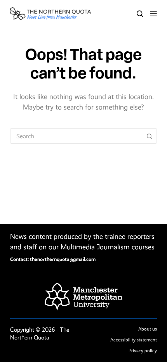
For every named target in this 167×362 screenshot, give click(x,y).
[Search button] (149, 136)
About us (147, 329)
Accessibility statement (133, 340)
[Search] (140, 13)
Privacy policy (143, 350)
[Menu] (153, 13)
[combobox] (76, 136)
